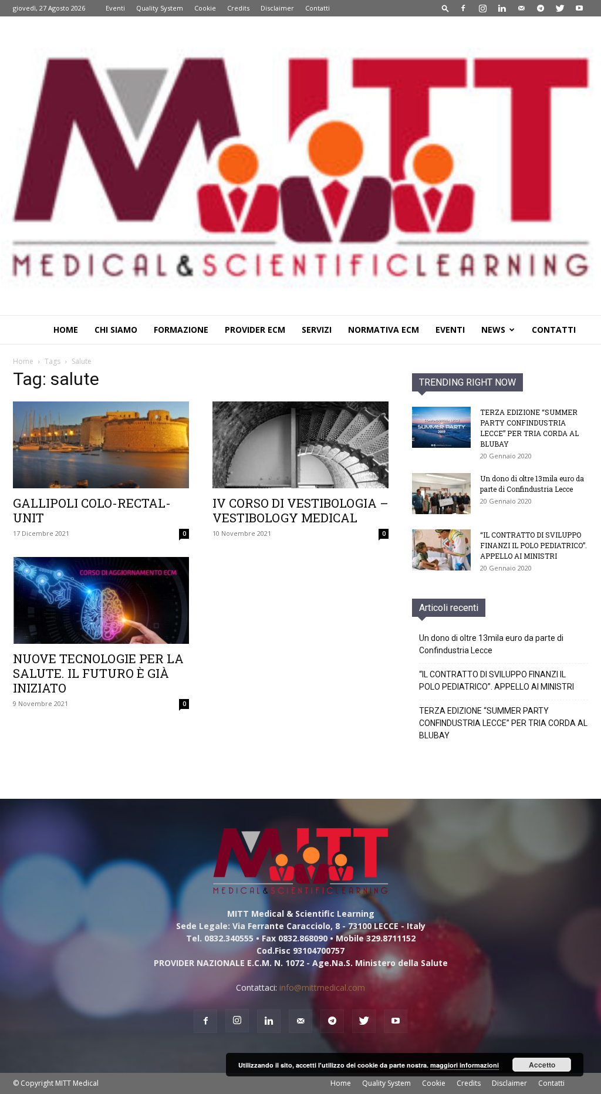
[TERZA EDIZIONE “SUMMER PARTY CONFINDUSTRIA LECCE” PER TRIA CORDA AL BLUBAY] (441, 427)
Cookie (205, 8)
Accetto (542, 1064)
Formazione (181, 329)
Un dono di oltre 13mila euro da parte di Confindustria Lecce (491, 644)
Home (65, 329)
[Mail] (521, 8)
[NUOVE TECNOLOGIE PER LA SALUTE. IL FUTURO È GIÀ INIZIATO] (101, 600)
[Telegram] (540, 8)
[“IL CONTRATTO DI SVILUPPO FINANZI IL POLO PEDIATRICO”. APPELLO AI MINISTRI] (441, 549)
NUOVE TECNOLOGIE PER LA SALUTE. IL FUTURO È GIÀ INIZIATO (98, 673)
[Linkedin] (502, 8)
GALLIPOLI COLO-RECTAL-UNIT (92, 510)
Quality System (159, 8)
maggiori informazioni (464, 1065)
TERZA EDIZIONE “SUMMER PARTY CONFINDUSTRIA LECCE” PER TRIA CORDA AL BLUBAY (503, 723)
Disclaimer (277, 8)
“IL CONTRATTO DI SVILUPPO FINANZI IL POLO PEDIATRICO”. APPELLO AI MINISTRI (533, 545)
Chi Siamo (115, 329)
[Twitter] (560, 8)
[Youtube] (579, 8)
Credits (238, 8)
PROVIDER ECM (255, 329)
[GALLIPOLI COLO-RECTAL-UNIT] (101, 444)
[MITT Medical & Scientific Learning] (300, 166)
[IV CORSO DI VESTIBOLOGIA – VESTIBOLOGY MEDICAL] (300, 444)
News (493, 329)
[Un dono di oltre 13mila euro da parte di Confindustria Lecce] (441, 493)
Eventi (115, 8)
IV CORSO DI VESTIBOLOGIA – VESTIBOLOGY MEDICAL (300, 510)
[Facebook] (463, 8)
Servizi (317, 329)
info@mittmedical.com (322, 987)
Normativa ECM (383, 329)
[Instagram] (482, 8)
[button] (445, 8)
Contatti (317, 8)
